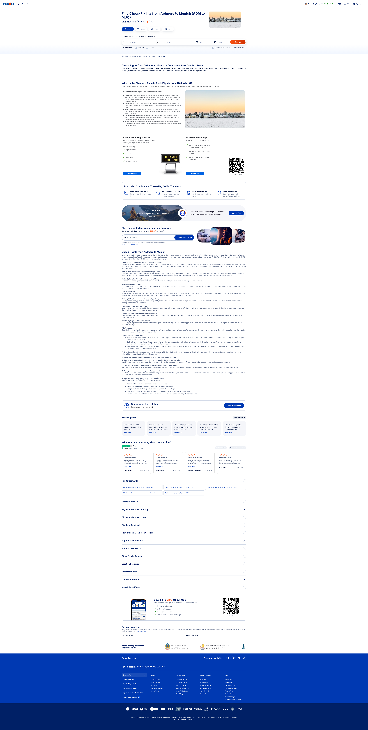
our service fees (141, 631)
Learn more (152, 216)
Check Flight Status (234, 405)
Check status (132, 173)
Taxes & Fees (229, 691)
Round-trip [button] (127, 36)
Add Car (151, 48)
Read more (127, 432)
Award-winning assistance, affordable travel (133, 647)
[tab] (128, 29)
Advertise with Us (205, 691)
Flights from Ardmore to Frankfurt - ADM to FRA (138, 487)
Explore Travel (21, 4)
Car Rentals (154, 685)
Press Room (204, 682)
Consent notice (126, 244)
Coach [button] (150, 36)
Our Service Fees (230, 694)
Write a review (220, 448)
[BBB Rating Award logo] (244, 648)
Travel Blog (179, 694)
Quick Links (127, 675)
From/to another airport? (222, 48)
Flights (132, 56)
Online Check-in (181, 685)
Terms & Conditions (231, 688)
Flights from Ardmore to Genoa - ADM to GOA (179, 493)
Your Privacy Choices (130, 697)
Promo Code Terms (192, 635)
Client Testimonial (205, 688)
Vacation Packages (157, 688)
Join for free (236, 213)
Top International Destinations (133, 693)
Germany (146, 56)
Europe (139, 56)
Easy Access (129, 658)
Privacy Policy (134, 244)
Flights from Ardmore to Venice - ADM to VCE (179, 487)
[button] (320, 4)
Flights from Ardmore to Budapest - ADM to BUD (222, 487)
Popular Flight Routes (130, 684)
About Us (203, 679)
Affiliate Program (205, 685)
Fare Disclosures (127, 635)
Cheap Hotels (155, 682)
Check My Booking (182, 679)
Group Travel (155, 691)
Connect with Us (213, 658)
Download (195, 173)
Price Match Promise (231, 685)
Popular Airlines (128, 679)
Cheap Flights (155, 679)
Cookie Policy (229, 682)
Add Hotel (140, 48)
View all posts (238, 417)
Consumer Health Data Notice (234, 699)
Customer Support (181, 682)
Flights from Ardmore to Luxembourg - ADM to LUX (139, 493)
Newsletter (203, 694)
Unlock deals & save (184, 237)
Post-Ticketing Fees (231, 697)
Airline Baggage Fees (182, 688)
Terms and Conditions (180, 717)
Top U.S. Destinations (130, 688)
